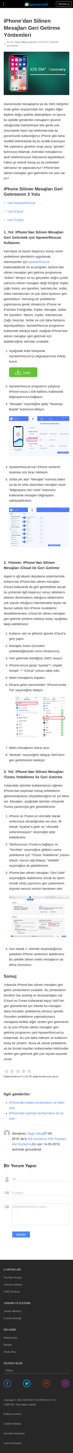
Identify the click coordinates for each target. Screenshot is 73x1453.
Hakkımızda (10, 1337)
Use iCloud (15, 211)
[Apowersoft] (36, 4)
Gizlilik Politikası (12, 1423)
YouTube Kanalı (13, 1277)
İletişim (8, 1344)
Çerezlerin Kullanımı (14, 1433)
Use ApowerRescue (21, 203)
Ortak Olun (10, 1351)
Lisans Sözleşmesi (13, 1443)
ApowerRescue (39, 262)
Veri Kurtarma (22, 1144)
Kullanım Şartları (12, 1414)
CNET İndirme (12, 1291)
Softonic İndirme (13, 1284)
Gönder (21, 1234)
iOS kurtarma (36, 1138)
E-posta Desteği (12, 1318)
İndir (26, 373)
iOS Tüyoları (57, 1138)
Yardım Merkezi (12, 1311)
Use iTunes (15, 220)
